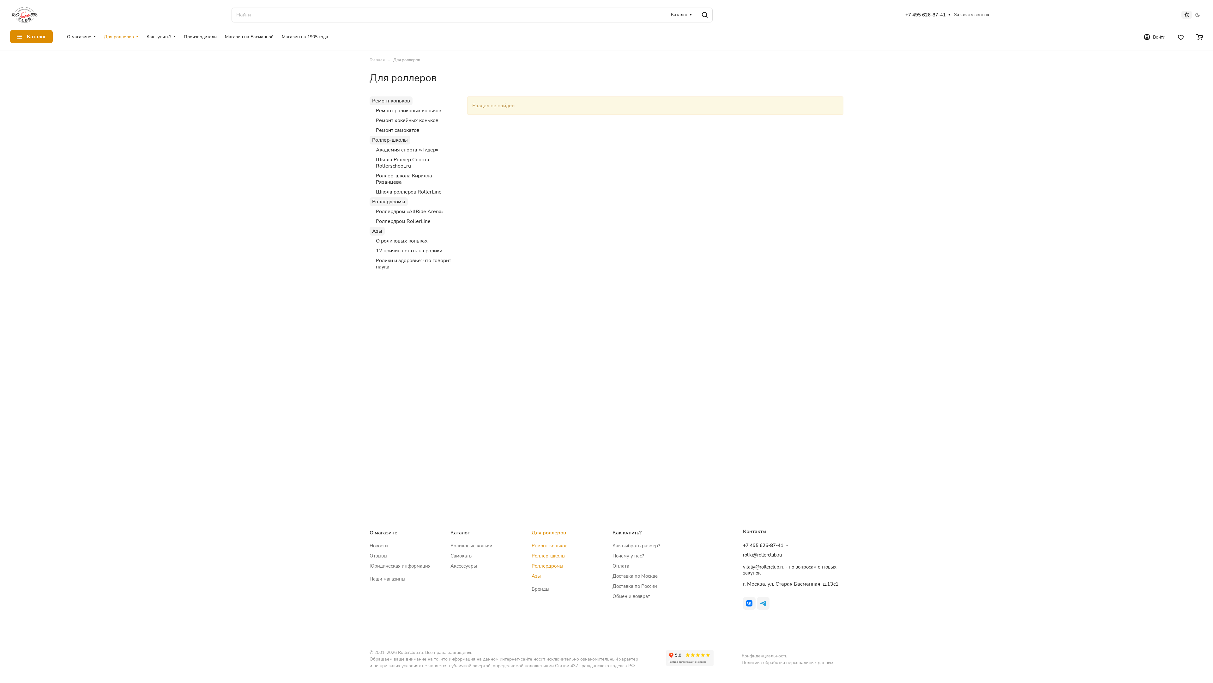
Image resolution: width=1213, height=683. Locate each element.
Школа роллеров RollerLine (409, 191)
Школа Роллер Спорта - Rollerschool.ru (404, 162)
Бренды (540, 589)
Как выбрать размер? (636, 546)
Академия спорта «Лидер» (407, 149)
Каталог (460, 532)
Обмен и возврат (631, 596)
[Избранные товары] (1181, 37)
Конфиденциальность (765, 656)
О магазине (383, 532)
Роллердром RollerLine (403, 221)
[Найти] (705, 15)
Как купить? (627, 532)
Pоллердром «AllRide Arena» (410, 211)
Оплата (621, 566)
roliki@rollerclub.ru (762, 555)
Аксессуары (463, 566)
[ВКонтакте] (749, 603)
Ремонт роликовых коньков (408, 110)
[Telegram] (763, 603)
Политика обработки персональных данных (787, 663)
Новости (379, 546)
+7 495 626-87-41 (925, 15)
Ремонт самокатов (397, 130)
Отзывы (378, 556)
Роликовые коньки (471, 546)
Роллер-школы (390, 140)
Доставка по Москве (635, 576)
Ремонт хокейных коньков (407, 120)
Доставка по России (635, 586)
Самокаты (461, 556)
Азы (377, 231)
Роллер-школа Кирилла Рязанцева (404, 179)
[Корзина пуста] (1199, 37)
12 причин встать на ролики (409, 250)
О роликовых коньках (402, 240)
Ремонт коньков (391, 100)
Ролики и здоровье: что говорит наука (413, 263)
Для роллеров (549, 532)
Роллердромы (388, 201)
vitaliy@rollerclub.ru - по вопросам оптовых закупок (789, 570)
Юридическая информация (400, 566)
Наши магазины (387, 579)
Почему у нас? (628, 556)
